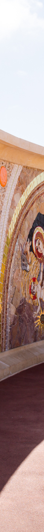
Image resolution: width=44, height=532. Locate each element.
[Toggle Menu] (42, 4)
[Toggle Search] (38, 4)
